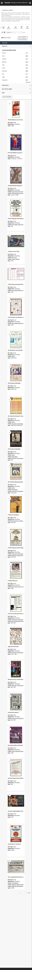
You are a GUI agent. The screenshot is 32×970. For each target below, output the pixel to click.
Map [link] (3, 74)
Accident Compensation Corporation (20, 553)
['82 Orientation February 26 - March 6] (16, 405)
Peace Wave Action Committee (19, 191)
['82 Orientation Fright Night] (16, 438)
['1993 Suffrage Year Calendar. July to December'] (16, 307)
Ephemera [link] (4, 62)
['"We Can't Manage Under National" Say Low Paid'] (16, 208)
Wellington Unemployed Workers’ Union (21, 886)
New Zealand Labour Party (18, 224)
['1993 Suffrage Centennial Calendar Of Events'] (16, 274)
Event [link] (3, 65)
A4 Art (13, 356)
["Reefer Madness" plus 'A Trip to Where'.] (16, 109)
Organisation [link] (4, 80)
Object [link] (3, 77)
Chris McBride (15, 883)
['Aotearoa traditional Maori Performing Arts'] (16, 801)
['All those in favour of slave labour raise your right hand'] (16, 669)
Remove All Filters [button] (22, 39)
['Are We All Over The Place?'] (16, 833)
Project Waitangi (15, 259)
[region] (16, 70)
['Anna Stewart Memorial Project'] (16, 735)
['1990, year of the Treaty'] (16, 241)
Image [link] (3, 68)
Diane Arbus (15, 456)
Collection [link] (4, 59)
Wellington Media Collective (18, 884)
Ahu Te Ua (14, 257)
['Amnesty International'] (16, 702)
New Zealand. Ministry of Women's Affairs (21, 290)
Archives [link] (4, 53)
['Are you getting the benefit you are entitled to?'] (16, 866)
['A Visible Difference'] (16, 570)
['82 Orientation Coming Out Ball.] (16, 340)
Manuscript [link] (4, 71)
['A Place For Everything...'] (16, 504)
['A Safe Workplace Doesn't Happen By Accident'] (16, 537)
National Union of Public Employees (20, 520)
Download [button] (9, 27)
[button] (15, 27)
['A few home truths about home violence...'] (16, 603)
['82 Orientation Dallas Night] (16, 373)
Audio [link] (3, 56)
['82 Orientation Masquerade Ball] (16, 471)
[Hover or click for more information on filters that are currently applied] (27, 37)
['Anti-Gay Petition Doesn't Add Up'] (16, 768)
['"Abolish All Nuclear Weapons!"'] (16, 175)
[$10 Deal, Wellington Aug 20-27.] (16, 142)
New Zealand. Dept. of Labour (19, 586)
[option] (15, 53)
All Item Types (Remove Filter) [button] (9, 50)
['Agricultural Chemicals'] (16, 636)
